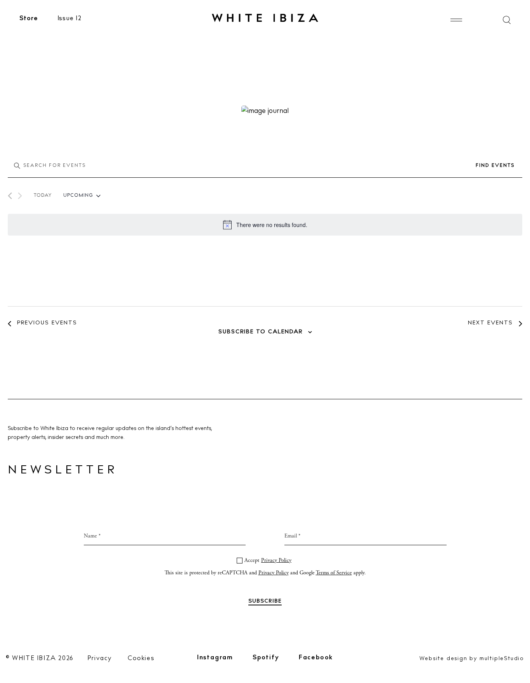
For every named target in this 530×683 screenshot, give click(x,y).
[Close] (347, 255)
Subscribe (265, 421)
